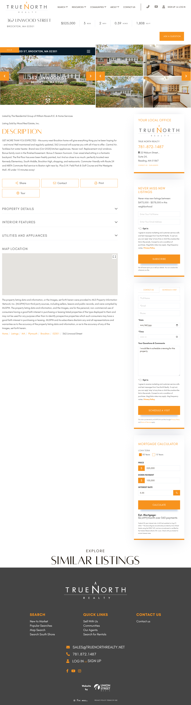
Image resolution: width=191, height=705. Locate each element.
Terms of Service (146, 422)
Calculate (159, 504)
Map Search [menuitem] (37, 630)
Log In (182, 7)
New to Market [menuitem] (39, 621)
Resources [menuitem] (78, 7)
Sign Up (171, 7)
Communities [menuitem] (97, 7)
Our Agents (153, 165)
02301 (56, 333)
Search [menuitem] (61, 7)
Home (5, 333)
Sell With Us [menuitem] (90, 621)
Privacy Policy (149, 248)
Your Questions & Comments (151, 343)
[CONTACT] (172, 36)
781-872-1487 (151, 146)
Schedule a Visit (169, 290)
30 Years (146, 454)
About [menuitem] (113, 7)
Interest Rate (145, 487)
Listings (14, 333)
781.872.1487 (84, 654)
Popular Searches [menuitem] (41, 625)
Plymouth (32, 333)
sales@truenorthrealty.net (99, 647)
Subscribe (159, 259)
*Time (141, 331)
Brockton (45, 333)
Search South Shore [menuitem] (42, 634)
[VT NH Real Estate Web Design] (102, 687)
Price (141, 462)
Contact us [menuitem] (143, 621)
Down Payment (146, 475)
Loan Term (144, 450)
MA (23, 333)
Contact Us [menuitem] (129, 7)
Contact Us (142, 165)
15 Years (159, 454)
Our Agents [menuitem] (90, 630)
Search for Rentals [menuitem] (94, 634)
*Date (141, 320)
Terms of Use (112, 700)
